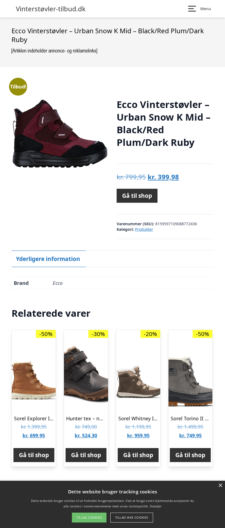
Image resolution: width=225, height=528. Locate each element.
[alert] (112, 504)
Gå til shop (137, 195)
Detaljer (155, 506)
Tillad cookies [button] (89, 517)
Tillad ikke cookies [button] (131, 517)
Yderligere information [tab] (48, 259)
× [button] (220, 485)
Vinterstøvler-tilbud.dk (51, 8)
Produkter (144, 229)
